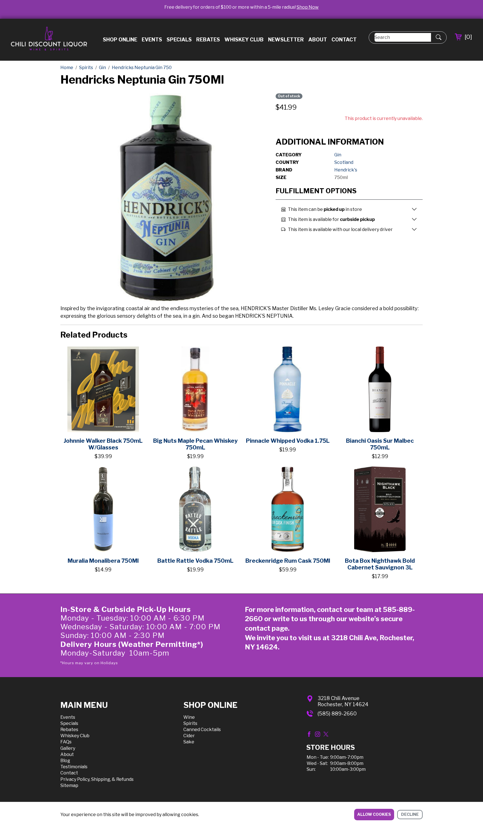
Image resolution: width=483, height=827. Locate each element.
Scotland (343, 162)
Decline (410, 814)
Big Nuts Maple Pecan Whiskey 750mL (195, 444)
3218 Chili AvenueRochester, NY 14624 (343, 701)
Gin (337, 154)
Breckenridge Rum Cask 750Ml (287, 560)
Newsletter (286, 40)
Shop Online (120, 40)
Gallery (67, 748)
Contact (344, 40)
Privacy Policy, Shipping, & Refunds (97, 779)
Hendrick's (345, 170)
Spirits (190, 723)
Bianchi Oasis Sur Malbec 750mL (380, 444)
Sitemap (69, 785)
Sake (188, 741)
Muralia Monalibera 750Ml (103, 560)
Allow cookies (374, 814)
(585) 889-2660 (337, 714)
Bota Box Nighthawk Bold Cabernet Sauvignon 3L (380, 564)
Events (152, 40)
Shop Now (308, 7)
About (317, 40)
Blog (65, 760)
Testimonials (73, 766)
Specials (179, 40)
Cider (189, 735)
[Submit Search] (438, 37)
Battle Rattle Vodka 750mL (195, 560)
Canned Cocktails (202, 729)
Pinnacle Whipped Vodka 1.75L (288, 440)
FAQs (66, 741)
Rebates (208, 40)
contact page (266, 628)
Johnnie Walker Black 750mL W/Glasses (103, 444)
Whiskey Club (244, 40)
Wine (189, 717)
